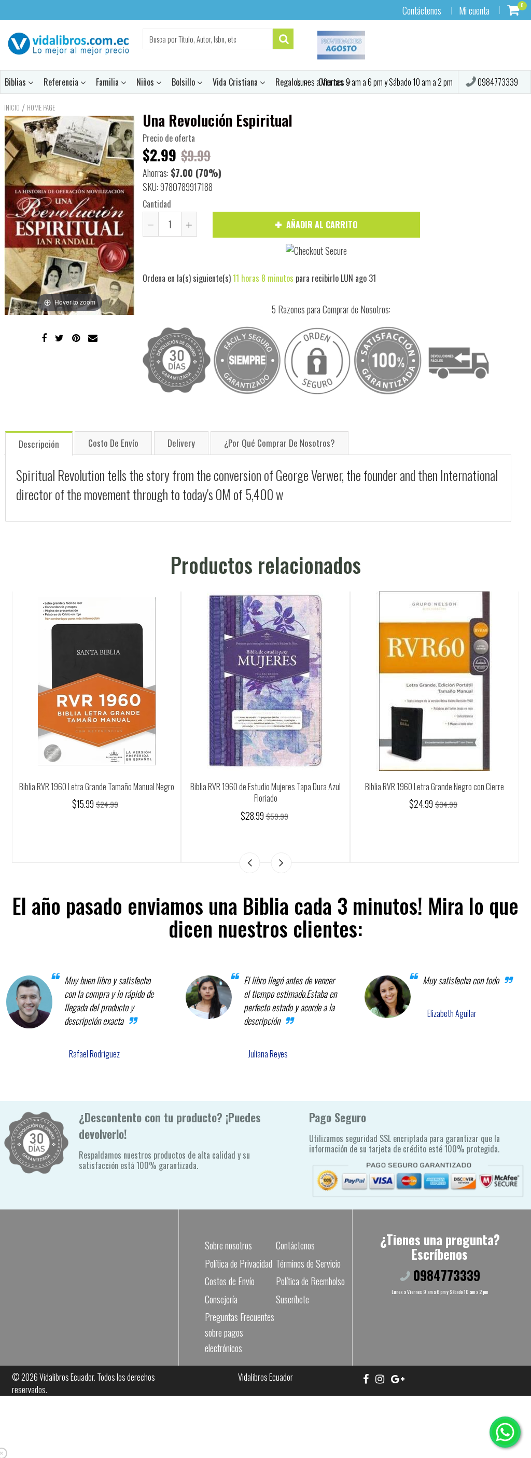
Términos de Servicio (308, 1263)
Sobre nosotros (228, 1245)
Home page (41, 107)
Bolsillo (184, 82)
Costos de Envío (230, 1281)
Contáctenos (421, 10)
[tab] (39, 443)
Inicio (12, 107)
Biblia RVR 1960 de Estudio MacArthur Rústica (265, 786)
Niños (146, 82)
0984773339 (497, 82)
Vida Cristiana (236, 82)
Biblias (16, 82)
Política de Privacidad (238, 1263)
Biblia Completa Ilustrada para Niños (96, 786)
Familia (108, 82)
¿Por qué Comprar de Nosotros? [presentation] (279, 442)
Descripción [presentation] (39, 443)
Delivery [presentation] (181, 442)
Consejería (221, 1299)
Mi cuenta (474, 10)
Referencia (62, 82)
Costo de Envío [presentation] (113, 442)
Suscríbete (292, 1299)
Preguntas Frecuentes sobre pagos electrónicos (239, 1332)
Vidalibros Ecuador (66, 1377)
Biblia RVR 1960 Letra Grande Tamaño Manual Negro (434, 786)
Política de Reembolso (310, 1281)
